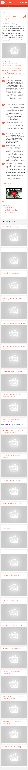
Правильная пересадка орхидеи (13, 371)
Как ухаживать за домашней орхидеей (12, 65)
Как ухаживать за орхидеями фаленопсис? (12, 722)
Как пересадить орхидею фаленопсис (11, 528)
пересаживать (14, 91)
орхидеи (8, 91)
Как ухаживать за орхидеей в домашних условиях (11, 211)
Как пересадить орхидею (11, 552)
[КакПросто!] (6, 2)
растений (8, 86)
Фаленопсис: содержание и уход (13, 747)
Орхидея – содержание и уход (12, 625)
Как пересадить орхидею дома (12, 480)
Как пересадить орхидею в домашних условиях (11, 395)
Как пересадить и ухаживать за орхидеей (12, 299)
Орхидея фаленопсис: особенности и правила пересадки (14, 431)
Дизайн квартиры (17, 6)
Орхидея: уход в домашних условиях (11, 576)
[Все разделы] (26, 2)
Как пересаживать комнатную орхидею (12, 601)
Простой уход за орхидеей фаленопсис (11, 274)
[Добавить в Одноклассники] (3, 201)
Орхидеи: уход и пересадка (11, 648)
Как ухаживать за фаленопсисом (13, 250)
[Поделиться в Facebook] (7, 201)
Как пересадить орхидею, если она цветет (14, 347)
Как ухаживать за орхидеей (11, 227)
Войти (22, 2)
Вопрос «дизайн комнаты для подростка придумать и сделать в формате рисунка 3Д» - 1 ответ (14, 72)
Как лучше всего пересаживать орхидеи (12, 456)
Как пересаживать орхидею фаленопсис (11, 672)
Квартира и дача (9, 6)
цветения (18, 89)
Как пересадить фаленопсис (12, 504)
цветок (10, 95)
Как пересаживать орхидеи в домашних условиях (12, 420)
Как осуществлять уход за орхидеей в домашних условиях (14, 697)
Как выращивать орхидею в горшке (13, 209)
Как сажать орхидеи (9, 207)
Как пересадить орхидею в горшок (14, 323)
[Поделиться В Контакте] (5, 201)
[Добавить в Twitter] (9, 201)
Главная (2, 6)
